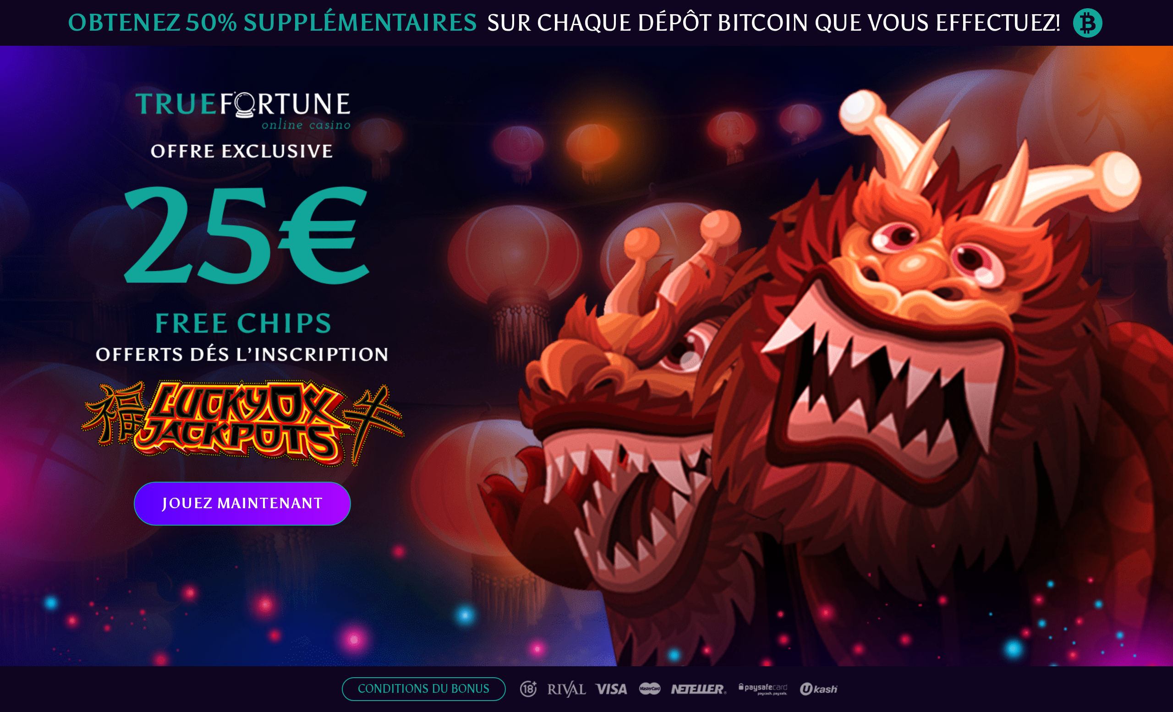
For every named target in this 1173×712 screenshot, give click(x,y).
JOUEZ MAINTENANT (242, 503)
